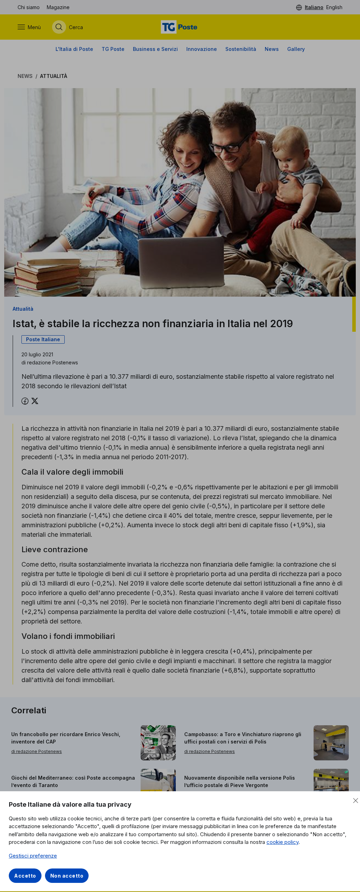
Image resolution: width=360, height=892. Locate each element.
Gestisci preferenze (33, 855)
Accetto (25, 876)
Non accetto (67, 876)
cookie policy (282, 842)
